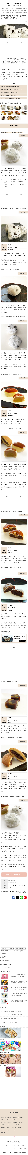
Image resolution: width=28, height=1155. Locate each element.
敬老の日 (8, 1130)
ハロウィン (20, 1130)
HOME (3, 8)
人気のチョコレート (11, 1122)
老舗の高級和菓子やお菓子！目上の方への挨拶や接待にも (13, 10)
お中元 (2, 1124)
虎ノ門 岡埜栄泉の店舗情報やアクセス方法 (10, 98)
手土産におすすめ (16, 950)
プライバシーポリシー (13, 1145)
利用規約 (6, 1145)
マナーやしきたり (4, 1119)
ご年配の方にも (4, 948)
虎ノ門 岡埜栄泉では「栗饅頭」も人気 (9, 92)
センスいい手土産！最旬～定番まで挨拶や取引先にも (16, 8)
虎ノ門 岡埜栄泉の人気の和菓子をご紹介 (10, 86)
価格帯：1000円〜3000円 (20, 948)
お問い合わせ (21, 1145)
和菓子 (2, 950)
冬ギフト (14, 1127)
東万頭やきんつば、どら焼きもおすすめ (10, 95)
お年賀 (19, 1127)
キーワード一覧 (4, 1130)
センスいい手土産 (4, 1117)
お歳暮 (8, 1124)
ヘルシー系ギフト (16, 1130)
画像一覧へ (23, 135)
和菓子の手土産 (8, 950)
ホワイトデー (3, 1122)
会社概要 (24, 1148)
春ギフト (20, 1124)
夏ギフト (3, 1127)
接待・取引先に (4, 1132)
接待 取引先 (3, 953)
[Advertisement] (7, 48)
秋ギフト (8, 1127)
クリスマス (14, 1122)
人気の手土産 (11, 948)
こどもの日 (14, 1124)
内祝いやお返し (21, 1122)
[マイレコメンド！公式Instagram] (14, 1137)
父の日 (8, 1119)
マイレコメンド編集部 (18, 58)
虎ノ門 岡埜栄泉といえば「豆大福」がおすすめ (11, 89)
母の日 (13, 1119)
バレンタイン (20, 1119)
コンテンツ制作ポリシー (7, 1148)
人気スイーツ (15, 1117)
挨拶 (22, 950)
